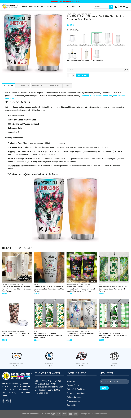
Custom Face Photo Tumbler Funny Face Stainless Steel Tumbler (15, 334)
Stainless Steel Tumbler (82, 14)
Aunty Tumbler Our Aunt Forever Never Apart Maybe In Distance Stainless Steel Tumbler (49, 289)
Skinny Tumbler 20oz (85, 45)
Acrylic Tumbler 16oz (119, 45)
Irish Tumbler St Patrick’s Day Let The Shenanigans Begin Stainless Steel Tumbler (113, 289)
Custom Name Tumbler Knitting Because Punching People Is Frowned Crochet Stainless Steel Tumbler (81, 289)
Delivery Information (75, 397)
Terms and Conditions (76, 393)
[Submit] (111, 7)
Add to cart (83, 75)
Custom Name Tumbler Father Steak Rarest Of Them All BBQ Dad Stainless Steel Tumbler (16, 289)
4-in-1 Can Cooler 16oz (74, 60)
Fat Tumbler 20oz (97, 45)
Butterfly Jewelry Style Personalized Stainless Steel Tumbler (80, 334)
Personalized (73, 7)
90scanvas (34, 414)
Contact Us (71, 405)
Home (69, 14)
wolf (110, 96)
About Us (71, 381)
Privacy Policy (73, 385)
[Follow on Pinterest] (10, 401)
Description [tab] (8, 86)
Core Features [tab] (23, 86)
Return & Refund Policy (76, 389)
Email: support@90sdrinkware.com (49, 387)
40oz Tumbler (85, 60)
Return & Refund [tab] (53, 86)
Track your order (74, 401)
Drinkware (33, 7)
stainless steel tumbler (91, 96)
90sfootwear (45, 414)
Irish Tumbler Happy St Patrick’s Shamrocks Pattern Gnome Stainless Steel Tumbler (113, 335)
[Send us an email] (7, 401)
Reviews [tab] (67, 86)
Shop (24, 7)
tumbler (105, 96)
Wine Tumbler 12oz (72, 45)
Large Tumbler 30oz (97, 60)
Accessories (60, 7)
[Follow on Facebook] (3, 401)
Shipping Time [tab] (37, 86)
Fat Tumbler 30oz (107, 45)
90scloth (25, 414)
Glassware (46, 7)
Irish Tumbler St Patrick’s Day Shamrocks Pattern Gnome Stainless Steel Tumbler (48, 335)
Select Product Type (73, 30)
